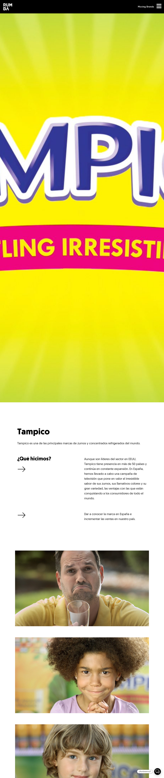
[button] (157, 771)
